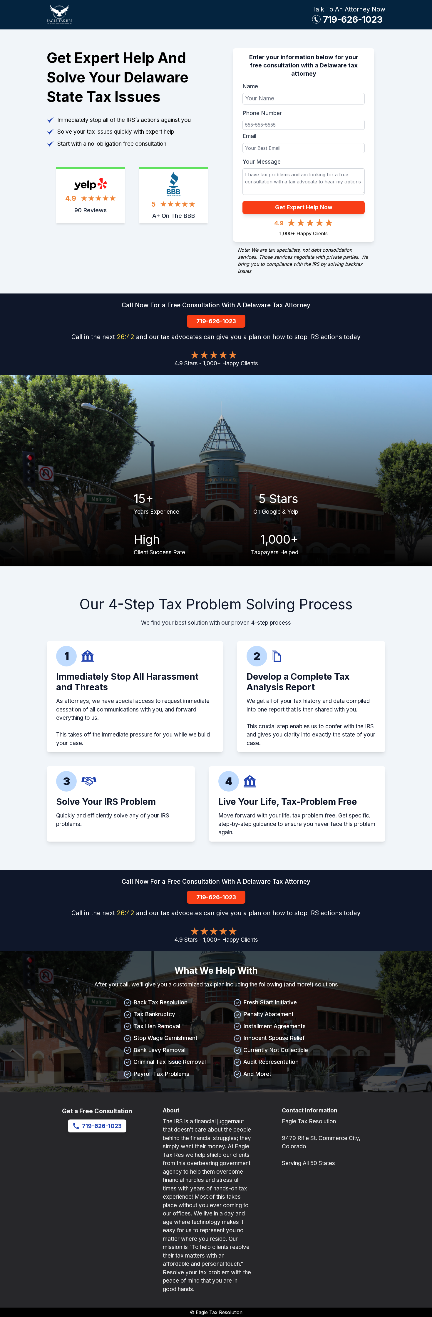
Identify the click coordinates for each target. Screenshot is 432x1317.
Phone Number (262, 113)
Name (250, 86)
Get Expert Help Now (303, 207)
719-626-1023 (353, 19)
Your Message (261, 161)
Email (249, 136)
